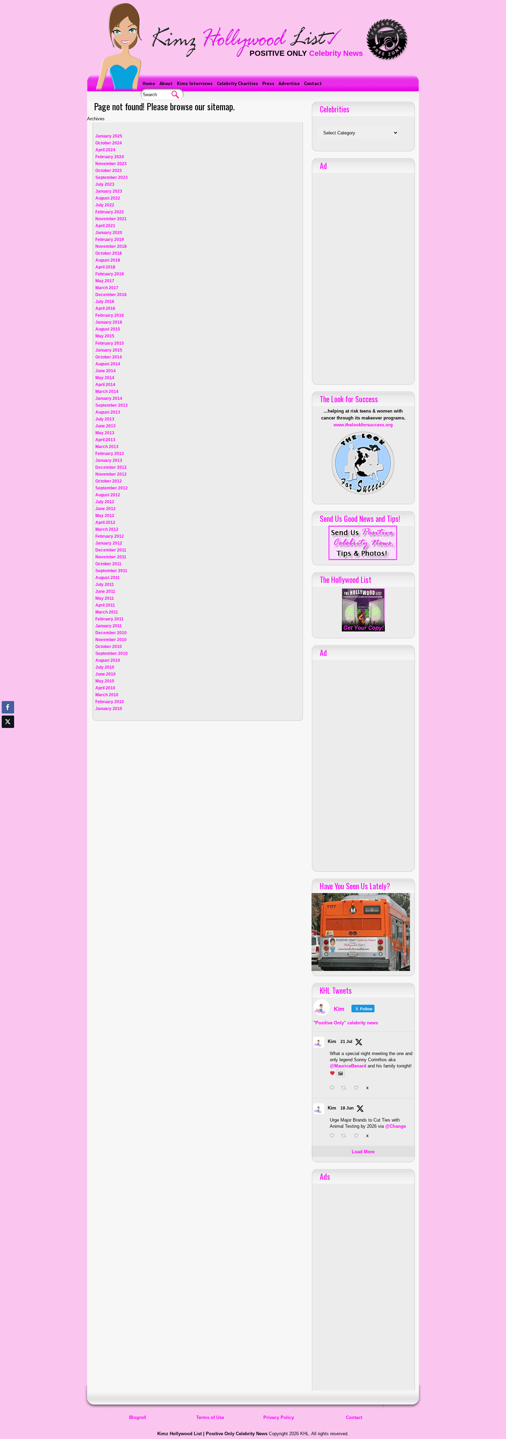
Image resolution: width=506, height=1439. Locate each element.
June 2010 (105, 674)
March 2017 (106, 287)
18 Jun (347, 1108)
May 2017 (104, 280)
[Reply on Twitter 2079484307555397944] (333, 1088)
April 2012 (105, 522)
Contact (313, 83)
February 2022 (109, 212)
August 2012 (107, 495)
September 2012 (111, 488)
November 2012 (111, 474)
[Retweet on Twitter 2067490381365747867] (345, 1136)
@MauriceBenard (348, 1065)
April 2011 (105, 605)
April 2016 (105, 308)
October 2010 (108, 646)
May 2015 (104, 336)
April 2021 (105, 225)
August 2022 (107, 198)
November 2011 (110, 557)
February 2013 (109, 453)
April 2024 (105, 150)
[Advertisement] (363, 276)
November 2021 (111, 218)
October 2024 (108, 143)
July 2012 (104, 501)
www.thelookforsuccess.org (363, 424)
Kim (332, 1041)
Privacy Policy (278, 1417)
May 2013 (104, 432)
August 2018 (107, 260)
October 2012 (108, 481)
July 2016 (104, 301)
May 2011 (104, 598)
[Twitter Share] (8, 722)
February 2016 (109, 315)
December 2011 (110, 550)
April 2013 (105, 439)
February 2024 (109, 156)
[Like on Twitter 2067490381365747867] (358, 1136)
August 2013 (107, 412)
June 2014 (105, 370)
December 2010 (111, 632)
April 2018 (105, 267)
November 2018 (111, 246)
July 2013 (104, 419)
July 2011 (104, 584)
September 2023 (111, 177)
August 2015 (107, 329)
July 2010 (104, 667)
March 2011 (106, 612)
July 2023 (104, 184)
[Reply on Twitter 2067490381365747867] (333, 1136)
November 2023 (111, 163)
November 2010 (111, 639)
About (166, 83)
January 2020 (108, 232)
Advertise (289, 83)
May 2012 (104, 515)
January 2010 (108, 708)
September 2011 (111, 570)
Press (268, 83)
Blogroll (137, 1417)
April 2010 (105, 688)
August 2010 (107, 660)
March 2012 (106, 529)
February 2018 (109, 274)
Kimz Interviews (195, 83)
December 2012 (111, 467)
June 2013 (105, 426)
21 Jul (346, 1041)
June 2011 (105, 591)
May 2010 (104, 681)
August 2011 (107, 577)
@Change (395, 1126)
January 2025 (108, 136)
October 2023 (108, 170)
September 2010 (111, 653)
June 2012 (105, 508)
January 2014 (108, 398)
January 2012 (108, 543)
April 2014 (105, 384)
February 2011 (109, 619)
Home (149, 83)
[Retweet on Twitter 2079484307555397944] (345, 1088)
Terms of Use (210, 1417)
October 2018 (108, 253)
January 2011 (108, 626)
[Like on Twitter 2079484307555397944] (358, 1088)
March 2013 (106, 446)
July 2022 (104, 205)
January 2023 (108, 191)
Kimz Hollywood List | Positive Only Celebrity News (212, 1433)
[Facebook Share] (8, 707)
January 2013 (108, 460)
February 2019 (109, 239)
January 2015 (108, 350)
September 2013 (111, 405)
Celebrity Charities (237, 83)
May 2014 (104, 377)
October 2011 (108, 563)
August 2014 (107, 364)
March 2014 (106, 391)
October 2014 (108, 357)
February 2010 (109, 701)
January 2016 (108, 322)
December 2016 (111, 294)
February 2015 (109, 343)
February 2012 (109, 536)
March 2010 (106, 694)
